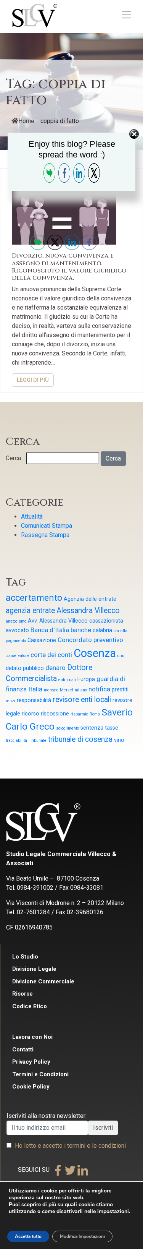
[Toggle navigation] (126, 15)
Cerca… (15, 458)
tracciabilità (16, 740)
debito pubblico (25, 668)
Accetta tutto (28, 1236)
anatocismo (16, 621)
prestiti (120, 689)
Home (26, 121)
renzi (10, 700)
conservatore (17, 655)
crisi (121, 655)
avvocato (17, 630)
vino (119, 740)
